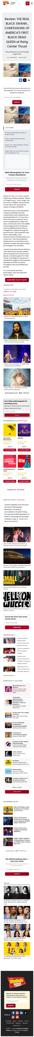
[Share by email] (29, 80)
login (14, 291)
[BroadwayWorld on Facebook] (13, 1012)
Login (22, 3)
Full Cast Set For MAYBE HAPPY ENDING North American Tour (15, 939)
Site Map (25, 1023)
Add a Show (17, 791)
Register (17, 3)
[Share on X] (24, 80)
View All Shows (17, 787)
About (14, 1021)
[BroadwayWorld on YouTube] (17, 1017)
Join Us (26, 1021)
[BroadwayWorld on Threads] (13, 1017)
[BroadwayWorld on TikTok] (25, 1012)
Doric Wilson (18, 196)
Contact (20, 1021)
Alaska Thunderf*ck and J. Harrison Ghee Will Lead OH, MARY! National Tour (16, 902)
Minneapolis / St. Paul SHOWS (13, 681)
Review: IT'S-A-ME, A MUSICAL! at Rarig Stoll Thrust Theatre (16, 146)
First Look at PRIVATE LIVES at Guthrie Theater (23, 651)
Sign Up (17, 102)
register (6, 291)
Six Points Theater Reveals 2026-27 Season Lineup (16, 133)
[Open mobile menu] (32, 3)
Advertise (8, 1021)
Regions (18, 1023)
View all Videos (8, 675)
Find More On (15, 490)
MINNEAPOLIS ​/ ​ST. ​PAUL (13, 3)
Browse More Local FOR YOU (17, 393)
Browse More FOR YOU (15, 851)
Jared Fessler (21, 500)
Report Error (17, 1025)
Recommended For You (10, 801)
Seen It (10, 446)
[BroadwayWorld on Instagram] (17, 1012)
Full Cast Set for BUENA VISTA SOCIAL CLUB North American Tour (15, 921)
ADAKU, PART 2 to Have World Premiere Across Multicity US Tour (17, 152)
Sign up (17, 874)
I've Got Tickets (10, 450)
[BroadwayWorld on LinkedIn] (21, 1012)
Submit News (10, 1023)
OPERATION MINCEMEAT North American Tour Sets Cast (14, 957)
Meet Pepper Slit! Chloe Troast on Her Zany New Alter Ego (23, 669)
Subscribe (17, 627)
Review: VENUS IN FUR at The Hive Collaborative (15, 139)
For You (11, 295)
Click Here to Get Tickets (17, 280)
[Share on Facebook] (20, 80)
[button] (27, 3)
